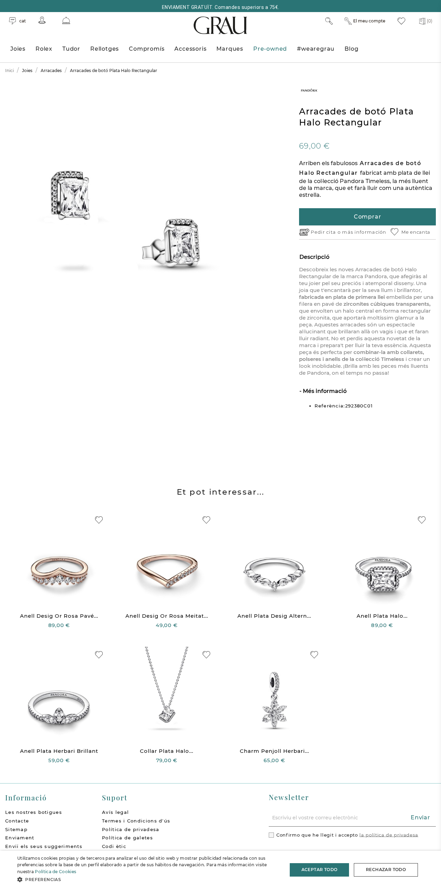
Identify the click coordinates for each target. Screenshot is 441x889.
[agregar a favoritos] (99, 520)
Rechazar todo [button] (386, 869)
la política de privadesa (388, 834)
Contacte (17, 821)
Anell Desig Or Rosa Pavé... (59, 616)
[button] (148, 879)
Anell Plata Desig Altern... (274, 616)
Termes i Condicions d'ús (136, 821)
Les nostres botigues (33, 812)
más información (364, 232)
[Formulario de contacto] (66, 20)
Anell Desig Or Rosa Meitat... (166, 616)
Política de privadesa (130, 829)
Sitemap (16, 829)
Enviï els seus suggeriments (43, 846)
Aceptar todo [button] (319, 869)
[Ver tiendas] (42, 20)
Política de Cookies (55, 871)
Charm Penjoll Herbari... (274, 751)
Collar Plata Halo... (166, 751)
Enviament (19, 837)
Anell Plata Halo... (382, 616)
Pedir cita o (326, 232)
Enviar (420, 817)
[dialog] (220, 870)
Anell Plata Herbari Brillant (59, 751)
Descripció (314, 257)
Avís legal (115, 812)
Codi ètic (114, 846)
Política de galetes (127, 837)
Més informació (324, 391)
